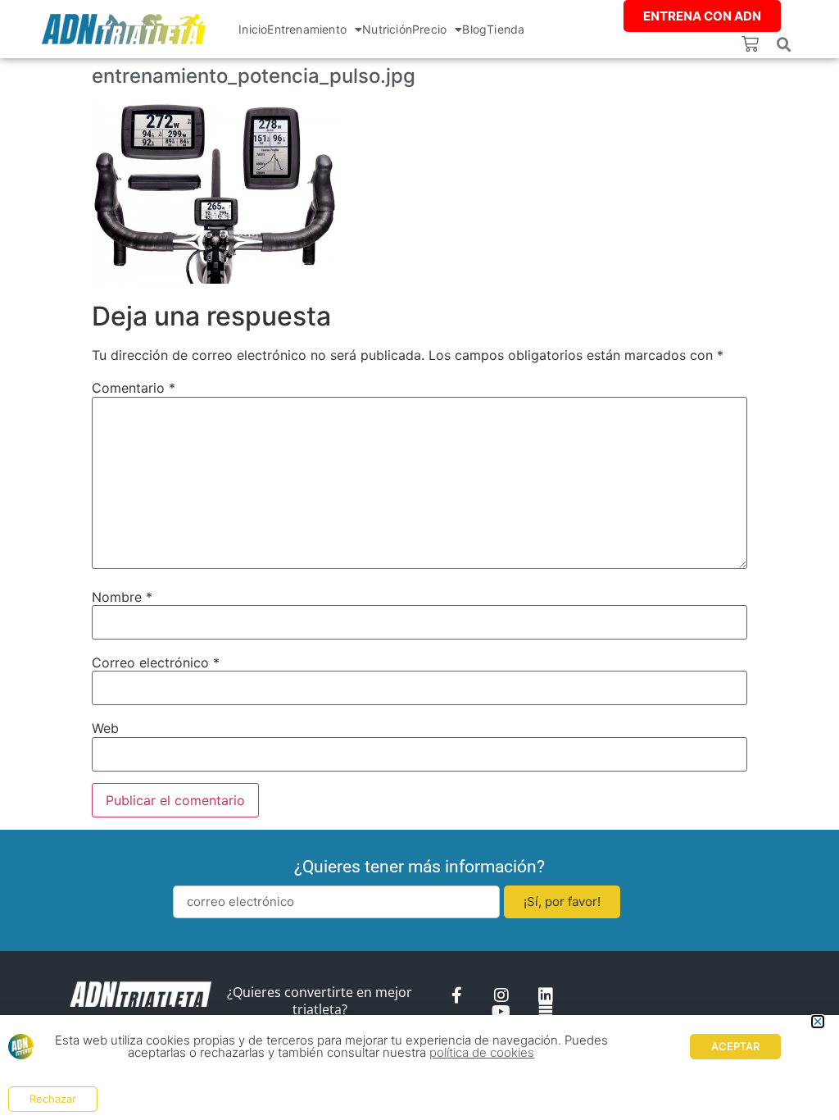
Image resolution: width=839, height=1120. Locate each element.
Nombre (122, 596)
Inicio (252, 29)
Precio (429, 29)
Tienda (505, 29)
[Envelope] (545, 1012)
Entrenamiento (307, 29)
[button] (784, 45)
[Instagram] (501, 995)
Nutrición (387, 29)
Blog (474, 29)
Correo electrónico (156, 662)
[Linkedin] (545, 995)
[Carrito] (750, 43)
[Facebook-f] (457, 995)
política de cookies (481, 1052)
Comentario (133, 387)
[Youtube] (501, 1012)
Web (105, 728)
